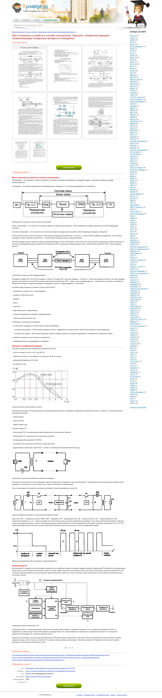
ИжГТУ (132, 128)
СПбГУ (132, 302)
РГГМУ (132, 258)
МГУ (131, 187)
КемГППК (133, 130)
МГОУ (132, 183)
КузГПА (132, 163)
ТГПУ (132, 363)
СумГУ (132, 352)
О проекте (26, 20)
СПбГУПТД (134, 308)
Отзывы (37, 20)
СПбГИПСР (134, 286)
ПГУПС (132, 244)
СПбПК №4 (134, 242)
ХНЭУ (132, 396)
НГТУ (132, 229)
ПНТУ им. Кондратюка (138, 249)
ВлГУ (132, 73)
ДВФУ (132, 117)
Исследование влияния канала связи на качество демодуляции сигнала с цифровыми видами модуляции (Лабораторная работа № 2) (61, 655)
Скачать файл (68, 167)
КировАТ (133, 137)
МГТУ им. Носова (136, 167)
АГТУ (132, 42)
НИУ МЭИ (133, 205)
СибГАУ (133, 335)
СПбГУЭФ (133, 317)
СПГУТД (133, 315)
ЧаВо (16, 20)
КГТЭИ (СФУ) (135, 154)
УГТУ (132, 381)
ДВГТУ (132, 112)
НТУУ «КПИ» (134, 211)
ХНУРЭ (132, 394)
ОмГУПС (133, 240)
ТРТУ (132, 354)
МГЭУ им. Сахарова (137, 170)
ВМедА (132, 75)
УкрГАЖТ (133, 368)
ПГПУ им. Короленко (137, 247)
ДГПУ (132, 104)
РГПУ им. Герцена (136, 260)
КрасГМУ (133, 148)
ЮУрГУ (132, 403)
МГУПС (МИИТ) (136, 194)
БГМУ (132, 49)
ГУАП (132, 304)
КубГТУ (132, 159)
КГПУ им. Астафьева (138, 150)
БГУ (131, 53)
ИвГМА (132, 123)
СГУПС (132, 341)
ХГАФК (132, 385)
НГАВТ (132, 218)
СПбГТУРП (134, 299)
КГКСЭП (133, 139)
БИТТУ (132, 44)
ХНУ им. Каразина (136, 392)
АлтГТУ (133, 35)
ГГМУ (132, 95)
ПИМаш (133, 321)
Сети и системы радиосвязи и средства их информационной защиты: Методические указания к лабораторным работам (55, 657)
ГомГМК (133, 93)
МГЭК (132, 172)
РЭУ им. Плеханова (137, 271)
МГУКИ (132, 189)
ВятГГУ (133, 86)
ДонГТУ (133, 119)
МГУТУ (132, 196)
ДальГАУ (133, 106)
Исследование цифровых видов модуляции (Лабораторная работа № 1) (38, 660)
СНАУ (132, 350)
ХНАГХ (132, 388)
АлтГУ (132, 38)
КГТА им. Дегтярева (137, 141)
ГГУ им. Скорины (136, 99)
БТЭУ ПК (133, 64)
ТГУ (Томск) (134, 361)
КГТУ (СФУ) (134, 152)
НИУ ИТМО (134, 324)
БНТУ (132, 62)
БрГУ (132, 66)
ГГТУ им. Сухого (136, 97)
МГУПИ (132, 192)
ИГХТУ (132, 126)
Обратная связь (122, 695)
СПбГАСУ (133, 282)
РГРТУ (132, 277)
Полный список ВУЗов (138, 407)
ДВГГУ (132, 108)
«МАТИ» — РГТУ (136, 266)
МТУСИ (133, 198)
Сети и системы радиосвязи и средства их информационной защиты (51, 32)
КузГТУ (132, 165)
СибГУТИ (133, 343)
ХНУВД (132, 390)
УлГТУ (132, 370)
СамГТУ (133, 280)
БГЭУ (132, 60)
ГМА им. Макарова (137, 101)
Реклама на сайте (89, 695)
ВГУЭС (132, 71)
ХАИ (131, 200)
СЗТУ (132, 330)
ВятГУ (132, 88)
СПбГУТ (133, 313)
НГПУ (132, 227)
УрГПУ (132, 374)
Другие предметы (18, 32)
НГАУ (132, 220)
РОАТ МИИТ (134, 253)
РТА (131, 255)
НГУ (131, 231)
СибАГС (133, 332)
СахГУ (132, 328)
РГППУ (132, 262)
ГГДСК (132, 90)
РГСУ (132, 264)
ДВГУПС (133, 115)
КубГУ (132, 161)
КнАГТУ (133, 143)
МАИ (131, 176)
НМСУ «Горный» (136, 207)
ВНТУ (132, 68)
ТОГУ (132, 357)
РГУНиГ (133, 269)
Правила (113, 695)
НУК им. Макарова (137, 214)
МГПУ (132, 174)
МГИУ (132, 181)
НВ (131, 216)
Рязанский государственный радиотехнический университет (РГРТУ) (50, 668)
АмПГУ (132, 40)
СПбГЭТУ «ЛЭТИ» (137, 319)
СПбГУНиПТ (134, 306)
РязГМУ (133, 275)
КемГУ (132, 132)
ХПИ (131, 209)
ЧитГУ (132, 401)
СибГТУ (133, 339)
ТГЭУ (132, 359)
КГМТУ (132, 134)
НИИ (131, 236)
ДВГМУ (132, 110)
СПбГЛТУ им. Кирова (138, 288)
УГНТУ (132, 379)
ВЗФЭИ (132, 82)
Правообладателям (103, 695)
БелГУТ (133, 57)
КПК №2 (133, 156)
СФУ (131, 348)
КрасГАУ (133, 145)
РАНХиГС (133, 251)
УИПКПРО (133, 372)
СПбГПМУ (133, 293)
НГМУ (132, 225)
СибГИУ (133, 337)
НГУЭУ (132, 233)
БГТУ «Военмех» (136, 46)
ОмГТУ (132, 238)
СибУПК (133, 346)
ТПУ (131, 203)
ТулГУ (132, 365)
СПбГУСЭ (133, 310)
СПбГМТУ (133, 291)
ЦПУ (131, 399)
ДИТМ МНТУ (134, 121)
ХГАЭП (132, 383)
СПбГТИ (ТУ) (135, 297)
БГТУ (132, 51)
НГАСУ (132, 222)
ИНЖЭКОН (134, 284)
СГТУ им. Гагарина (137, 326)
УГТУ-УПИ (134, 377)
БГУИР (132, 55)
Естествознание (44, 676)
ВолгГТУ (133, 77)
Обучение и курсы (51, 20)
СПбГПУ (133, 295)
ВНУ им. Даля (135, 79)
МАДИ (132, 178)
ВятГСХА (133, 84)
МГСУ (132, 185)
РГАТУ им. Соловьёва (138, 273)
